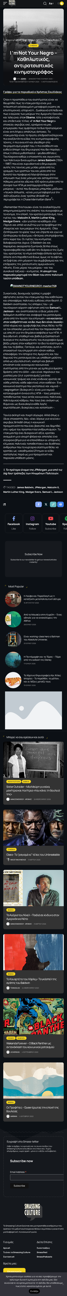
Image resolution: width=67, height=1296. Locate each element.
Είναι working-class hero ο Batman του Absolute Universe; (42, 638)
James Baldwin (25, 487)
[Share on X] (46, 504)
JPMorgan (40, 487)
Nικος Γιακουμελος (18, 860)
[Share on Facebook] (38, 504)
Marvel (21, 1038)
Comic (11, 1038)
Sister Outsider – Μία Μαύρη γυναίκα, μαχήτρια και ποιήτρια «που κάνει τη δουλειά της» (33, 790)
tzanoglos (15, 988)
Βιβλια (26, 781)
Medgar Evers (33, 491)
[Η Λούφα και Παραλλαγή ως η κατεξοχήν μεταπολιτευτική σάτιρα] (13, 599)
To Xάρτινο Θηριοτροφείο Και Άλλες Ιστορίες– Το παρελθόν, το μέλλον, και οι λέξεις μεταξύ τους (42, 678)
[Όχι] (63, 1284)
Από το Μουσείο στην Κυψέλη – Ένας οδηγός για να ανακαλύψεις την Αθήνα (43, 617)
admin (23, 78)
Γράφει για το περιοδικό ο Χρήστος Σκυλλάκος (32, 92)
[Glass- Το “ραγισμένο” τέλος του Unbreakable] (33, 828)
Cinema (33, 45)
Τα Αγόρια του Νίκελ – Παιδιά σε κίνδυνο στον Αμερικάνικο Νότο (32, 917)
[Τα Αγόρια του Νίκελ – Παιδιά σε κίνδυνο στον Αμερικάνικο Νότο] (33, 888)
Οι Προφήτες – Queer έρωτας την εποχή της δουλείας (32, 1109)
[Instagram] (32, 523)
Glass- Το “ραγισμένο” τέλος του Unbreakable (33, 854)
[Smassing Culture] (12, 3)
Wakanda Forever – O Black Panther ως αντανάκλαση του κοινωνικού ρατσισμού (30, 1045)
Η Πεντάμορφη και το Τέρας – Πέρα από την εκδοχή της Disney (42, 658)
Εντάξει (34, 1291)
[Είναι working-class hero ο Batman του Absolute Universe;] (13, 639)
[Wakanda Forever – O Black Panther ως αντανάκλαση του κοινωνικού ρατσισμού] (33, 1016)
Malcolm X (53, 487)
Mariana (13, 1116)
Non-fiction (14, 781)
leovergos (15, 1052)
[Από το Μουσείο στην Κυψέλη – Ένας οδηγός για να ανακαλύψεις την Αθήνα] (13, 619)
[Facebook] (13, 523)
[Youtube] (50, 523)
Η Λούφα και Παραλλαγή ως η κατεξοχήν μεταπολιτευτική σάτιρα (42, 597)
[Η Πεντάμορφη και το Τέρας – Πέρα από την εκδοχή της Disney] (13, 660)
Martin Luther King (13, 491)
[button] (6, 3)
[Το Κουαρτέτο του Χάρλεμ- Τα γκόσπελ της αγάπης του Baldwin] (33, 952)
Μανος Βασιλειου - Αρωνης (21, 799)
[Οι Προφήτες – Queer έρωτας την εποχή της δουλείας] (33, 1080)
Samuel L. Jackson (52, 491)
